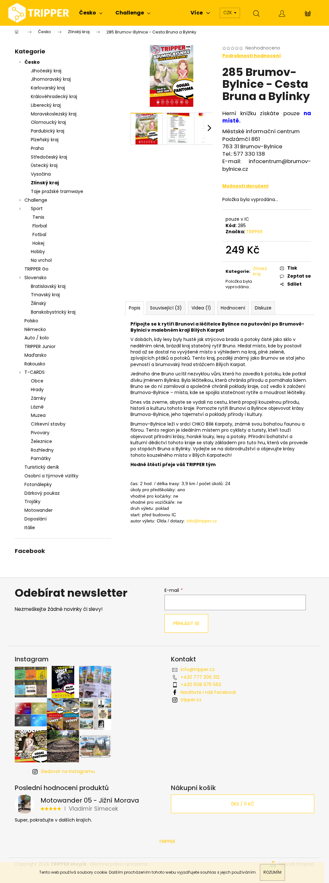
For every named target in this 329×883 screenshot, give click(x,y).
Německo (35, 329)
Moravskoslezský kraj (53, 114)
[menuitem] (91, 13)
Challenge (35, 200)
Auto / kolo (36, 338)
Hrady (37, 389)
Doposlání (35, 519)
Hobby (38, 251)
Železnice (41, 441)
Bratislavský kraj (48, 286)
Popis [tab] (134, 308)
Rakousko (34, 364)
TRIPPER (254, 231)
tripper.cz (191, 699)
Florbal (39, 226)
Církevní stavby (48, 424)
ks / (242, 804)
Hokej (38, 243)
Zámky (38, 398)
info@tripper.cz (198, 669)
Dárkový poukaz (42, 493)
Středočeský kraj (49, 157)
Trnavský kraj (45, 294)
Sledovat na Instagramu (68, 771)
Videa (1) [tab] (201, 308)
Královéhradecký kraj (54, 96)
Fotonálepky (38, 484)
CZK (228, 12)
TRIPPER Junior (40, 346)
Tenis (38, 217)
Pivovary (40, 432)
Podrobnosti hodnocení (251, 56)
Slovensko (35, 277)
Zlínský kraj (45, 182)
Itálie (29, 527)
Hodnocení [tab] (233, 308)
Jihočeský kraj (46, 71)
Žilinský (38, 303)
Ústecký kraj (44, 165)
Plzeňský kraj (44, 139)
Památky (41, 458)
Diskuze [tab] (263, 308)
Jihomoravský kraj (51, 79)
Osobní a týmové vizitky (51, 476)
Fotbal (39, 234)
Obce (37, 381)
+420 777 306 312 (200, 677)
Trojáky (32, 501)
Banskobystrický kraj (53, 312)
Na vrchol (41, 260)
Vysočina (41, 174)
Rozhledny (42, 450)
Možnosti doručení (245, 186)
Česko (32, 62)
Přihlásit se (186, 623)
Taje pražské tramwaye (57, 191)
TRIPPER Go (36, 269)
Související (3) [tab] (166, 308)
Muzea (38, 415)
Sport (37, 208)
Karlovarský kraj (48, 88)
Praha (37, 148)
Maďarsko (35, 355)
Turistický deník (41, 467)
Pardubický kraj (47, 131)
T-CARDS (34, 372)
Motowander (38, 510)
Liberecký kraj (46, 105)
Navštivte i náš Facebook (208, 692)
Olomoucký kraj (48, 122)
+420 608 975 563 (201, 684)
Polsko (31, 320)
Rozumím (272, 872)
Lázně (37, 407)
